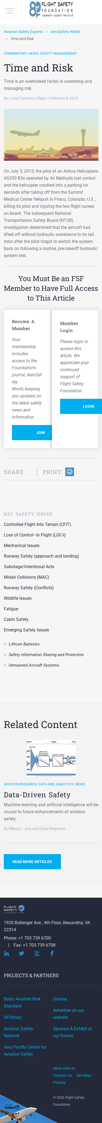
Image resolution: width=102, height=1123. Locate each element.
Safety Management (58, 53)
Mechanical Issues (21, 545)
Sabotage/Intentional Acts (29, 566)
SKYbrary (13, 1017)
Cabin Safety (16, 619)
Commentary (15, 53)
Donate (60, 999)
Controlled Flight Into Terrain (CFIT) (37, 524)
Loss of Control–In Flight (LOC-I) (35, 535)
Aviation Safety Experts (23, 31)
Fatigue (11, 608)
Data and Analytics (56, 784)
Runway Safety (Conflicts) (29, 587)
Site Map (83, 1075)
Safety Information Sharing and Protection (46, 654)
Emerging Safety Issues (26, 630)
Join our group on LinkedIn (12, 1107)
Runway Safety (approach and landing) (41, 556)
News (33, 53)
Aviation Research (20, 784)
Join (40, 432)
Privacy (59, 1082)
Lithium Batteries (24, 644)
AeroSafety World (65, 31)
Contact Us (62, 1075)
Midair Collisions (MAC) (26, 577)
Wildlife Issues (18, 598)
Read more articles (32, 861)
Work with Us (64, 1068)
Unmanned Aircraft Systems (34, 665)
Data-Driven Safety (37, 794)
